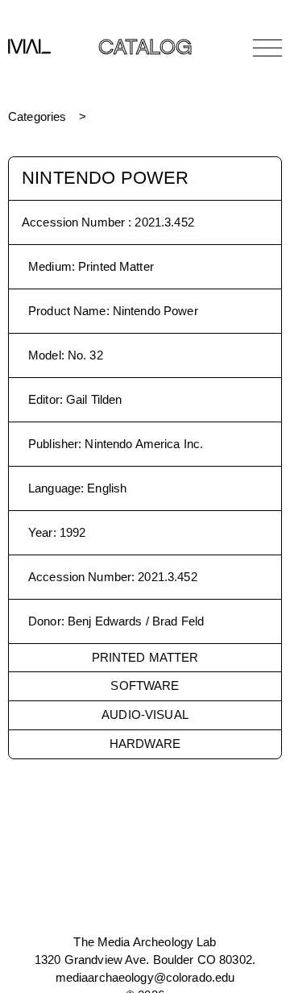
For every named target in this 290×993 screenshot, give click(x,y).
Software (144, 685)
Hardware (145, 743)
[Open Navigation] (267, 47)
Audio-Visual (145, 714)
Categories (37, 116)
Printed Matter (145, 657)
